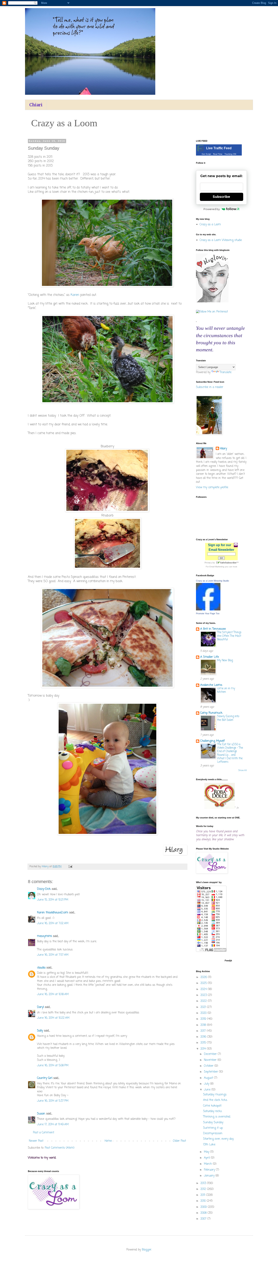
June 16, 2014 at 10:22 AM (53, 1018)
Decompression (212, 1133)
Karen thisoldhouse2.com (52, 913)
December (211, 1054)
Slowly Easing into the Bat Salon (228, 718)
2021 (203, 1007)
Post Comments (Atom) (59, 1148)
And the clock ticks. (215, 1100)
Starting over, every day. (218, 1139)
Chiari (36, 104)
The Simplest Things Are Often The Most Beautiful (229, 636)
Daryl (40, 1007)
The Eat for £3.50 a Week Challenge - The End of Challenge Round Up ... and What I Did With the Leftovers (230, 753)
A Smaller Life (209, 657)
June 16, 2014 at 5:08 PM (52, 1065)
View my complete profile (212, 487)
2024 (204, 989)
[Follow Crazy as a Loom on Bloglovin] (212, 302)
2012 (203, 1189)
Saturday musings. (215, 1095)
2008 (204, 1213)
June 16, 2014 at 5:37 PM (52, 1101)
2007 (203, 1219)
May (207, 1152)
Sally (40, 1031)
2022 (204, 1001)
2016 (203, 1037)
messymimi (44, 936)
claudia (41, 968)
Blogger (146, 1250)
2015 (203, 1043)
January (210, 1176)
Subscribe (221, 197)
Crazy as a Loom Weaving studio (221, 240)
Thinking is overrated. (217, 1117)
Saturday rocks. (212, 1111)
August (209, 1078)
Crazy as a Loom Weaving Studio (212, 581)
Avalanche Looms (211, 685)
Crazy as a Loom (210, 224)
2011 (203, 1195)
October (209, 1066)
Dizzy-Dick (44, 889)
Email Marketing (216, 566)
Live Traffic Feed (219, 148)
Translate (225, 372)
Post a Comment (43, 1133)
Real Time (217, 154)
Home (108, 1141)
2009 (204, 1207)
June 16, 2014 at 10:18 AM (53, 994)
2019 (203, 1019)
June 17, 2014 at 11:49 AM (53, 1124)
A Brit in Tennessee (213, 629)
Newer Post (36, 1141)
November (211, 1060)
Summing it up (213, 1128)
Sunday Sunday (213, 1122)
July (207, 1084)
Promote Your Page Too (207, 613)
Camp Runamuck (211, 713)
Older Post (179, 1141)
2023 (204, 995)
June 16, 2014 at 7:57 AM (52, 955)
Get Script (206, 154)
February (210, 1170)
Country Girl (44, 1078)
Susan (41, 1114)
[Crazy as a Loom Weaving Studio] (208, 610)
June (207, 1090)
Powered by (212, 209)
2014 (203, 1049)
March (208, 1164)
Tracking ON (230, 154)
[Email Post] (70, 866)
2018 (203, 1025)
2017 (203, 1031)
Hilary (223, 449)
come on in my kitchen (226, 690)
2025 (204, 983)
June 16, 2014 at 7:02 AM (52, 923)
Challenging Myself (212, 741)
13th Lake (209, 1145)
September (211, 1072)
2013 (203, 1183)
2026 (204, 977)
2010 (203, 1201)
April (207, 1158)
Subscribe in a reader (209, 387)
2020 (204, 1013)
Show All (242, 770)
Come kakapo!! (212, 1106)
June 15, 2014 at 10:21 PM (52, 900)
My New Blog (225, 660)
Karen (75, 295)
